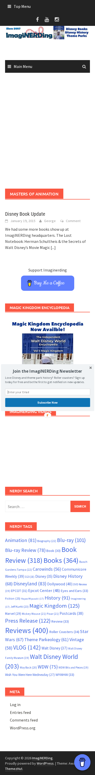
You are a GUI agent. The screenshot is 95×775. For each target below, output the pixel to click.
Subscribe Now (47, 402)
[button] (47, 371)
